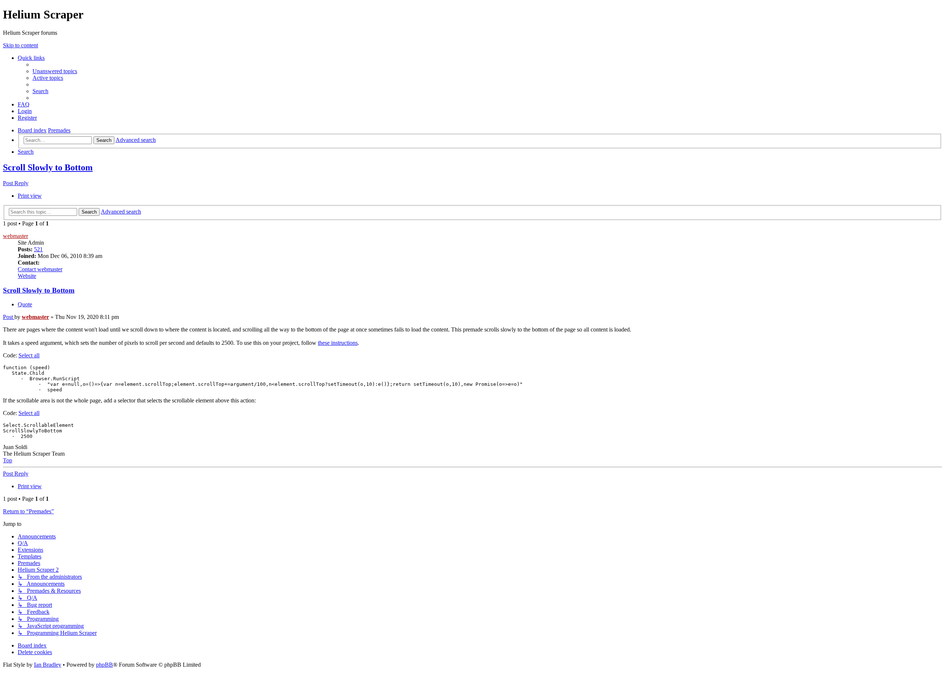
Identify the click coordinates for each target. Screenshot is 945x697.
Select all (28, 355)
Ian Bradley (47, 665)
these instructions (338, 343)
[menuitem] (54, 71)
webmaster (15, 236)
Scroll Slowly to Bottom (48, 167)
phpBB (104, 665)
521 (38, 249)
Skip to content (20, 45)
